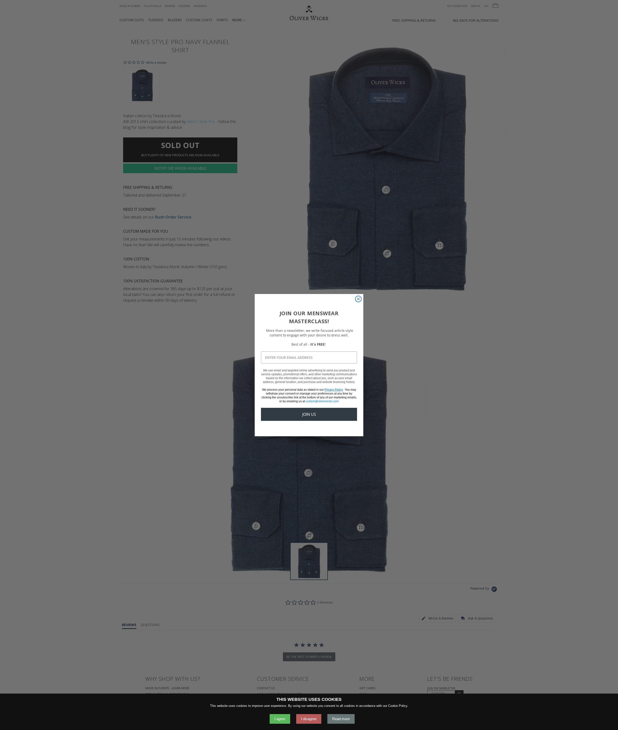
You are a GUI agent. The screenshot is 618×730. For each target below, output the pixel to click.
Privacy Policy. (333, 389)
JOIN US (309, 414)
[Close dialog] (358, 299)
